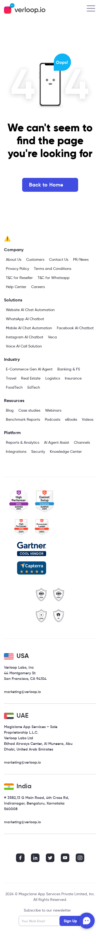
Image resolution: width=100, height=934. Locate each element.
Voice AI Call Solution (24, 346)
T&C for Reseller (19, 277)
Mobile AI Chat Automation (29, 328)
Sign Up (70, 920)
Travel (11, 378)
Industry (12, 359)
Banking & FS (68, 369)
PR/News (81, 259)
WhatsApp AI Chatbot (25, 318)
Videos (87, 419)
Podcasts (52, 419)
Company (13, 249)
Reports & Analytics (22, 442)
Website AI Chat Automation (30, 309)
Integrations (16, 451)
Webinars (53, 410)
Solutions (13, 300)
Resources (14, 400)
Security (38, 451)
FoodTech (14, 387)
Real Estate (31, 378)
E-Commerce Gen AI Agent (29, 369)
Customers (35, 259)
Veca (52, 337)
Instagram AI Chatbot (24, 337)
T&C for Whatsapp (54, 277)
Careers (38, 286)
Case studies (29, 410)
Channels (82, 442)
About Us (13, 259)
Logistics (52, 378)
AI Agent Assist (56, 442)
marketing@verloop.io (22, 691)
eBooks (71, 419)
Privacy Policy (17, 268)
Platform (12, 432)
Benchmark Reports (23, 419)
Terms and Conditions (52, 268)
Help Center (16, 286)
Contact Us (58, 259)
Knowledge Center (66, 451)
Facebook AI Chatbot (75, 328)
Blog (10, 410)
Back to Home (46, 185)
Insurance (73, 378)
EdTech (33, 387)
